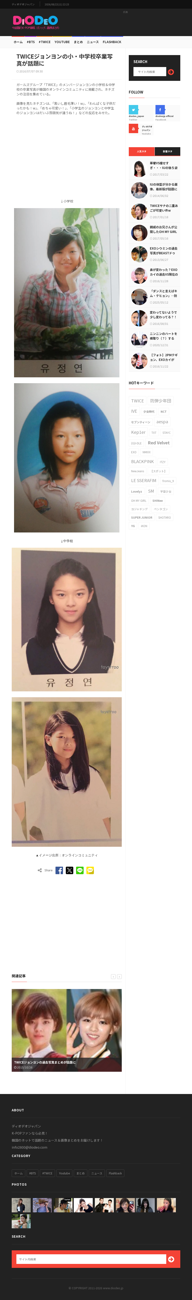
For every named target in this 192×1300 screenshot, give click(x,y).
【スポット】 (158, 471)
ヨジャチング (139, 509)
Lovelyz (136, 491)
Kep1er (138, 432)
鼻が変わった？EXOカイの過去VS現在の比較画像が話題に (164, 274)
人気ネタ (141, 151)
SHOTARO (164, 517)
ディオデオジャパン (23, 4)
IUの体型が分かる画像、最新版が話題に (163, 186)
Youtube (64, 1173)
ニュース (93, 42)
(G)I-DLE (136, 443)
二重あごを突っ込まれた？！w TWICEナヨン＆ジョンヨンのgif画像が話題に (65, 1059)
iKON (144, 526)
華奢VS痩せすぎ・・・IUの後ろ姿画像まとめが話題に (163, 168)
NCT (164, 411)
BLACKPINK (142, 461)
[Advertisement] (125, 22)
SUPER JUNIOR (141, 517)
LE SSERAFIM (143, 480)
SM (151, 491)
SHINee (157, 500)
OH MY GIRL (138, 500)
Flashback (112, 42)
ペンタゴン (161, 509)
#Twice (45, 42)
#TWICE (47, 1173)
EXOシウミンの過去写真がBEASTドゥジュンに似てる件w (163, 253)
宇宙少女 (165, 491)
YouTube (62, 42)
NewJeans (137, 471)
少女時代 (149, 411)
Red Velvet (159, 442)
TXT (153, 433)
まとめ (78, 42)
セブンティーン (140, 422)
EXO (134, 452)
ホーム (18, 42)
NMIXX (147, 452)
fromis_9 (168, 481)
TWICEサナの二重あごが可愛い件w (164, 208)
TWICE (137, 400)
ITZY (163, 462)
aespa (162, 421)
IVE (134, 411)
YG (133, 526)
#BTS (31, 42)
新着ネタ (167, 151)
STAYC (166, 433)
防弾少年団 (160, 400)
